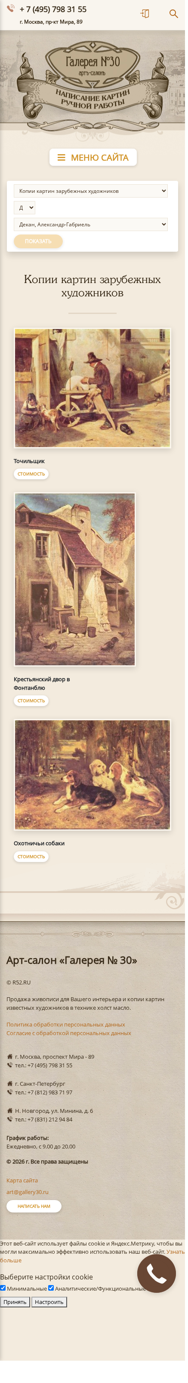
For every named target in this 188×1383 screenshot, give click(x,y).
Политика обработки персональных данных (65, 1024)
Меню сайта (99, 157)
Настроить (49, 1302)
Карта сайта (22, 1180)
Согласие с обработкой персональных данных (68, 1033)
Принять (15, 1302)
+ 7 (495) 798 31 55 (53, 9)
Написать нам (34, 1206)
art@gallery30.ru (27, 1192)
